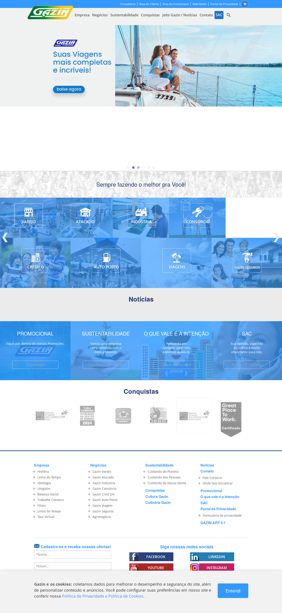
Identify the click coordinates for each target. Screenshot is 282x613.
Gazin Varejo (102, 471)
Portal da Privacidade (224, 4)
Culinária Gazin (158, 502)
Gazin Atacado (103, 477)
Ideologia (44, 483)
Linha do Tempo (49, 477)
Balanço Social (48, 494)
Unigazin (43, 488)
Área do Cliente (149, 4)
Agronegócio (102, 517)
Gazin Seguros (103, 511)
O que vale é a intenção (219, 496)
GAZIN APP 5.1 (213, 522)
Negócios (100, 15)
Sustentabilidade (124, 15)
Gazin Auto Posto (105, 500)
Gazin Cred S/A (104, 494)
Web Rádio (200, 4)
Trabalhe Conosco (50, 500)
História (43, 471)
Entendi (233, 590)
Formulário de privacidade (222, 515)
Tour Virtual (45, 517)
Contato (206, 15)
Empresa (82, 15)
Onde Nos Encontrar (218, 483)
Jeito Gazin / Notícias (179, 15)
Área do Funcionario (176, 4)
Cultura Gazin (156, 496)
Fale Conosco (212, 478)
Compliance (127, 4)
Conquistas (150, 15)
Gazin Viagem (103, 505)
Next (276, 237)
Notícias (207, 465)
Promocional (211, 490)
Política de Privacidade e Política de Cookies (102, 596)
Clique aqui (35, 364)
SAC (204, 502)
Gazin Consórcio (104, 488)
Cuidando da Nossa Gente (167, 483)
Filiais (41, 505)
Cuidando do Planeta (163, 471)
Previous (5, 237)
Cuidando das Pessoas (164, 477)
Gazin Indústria (104, 483)
